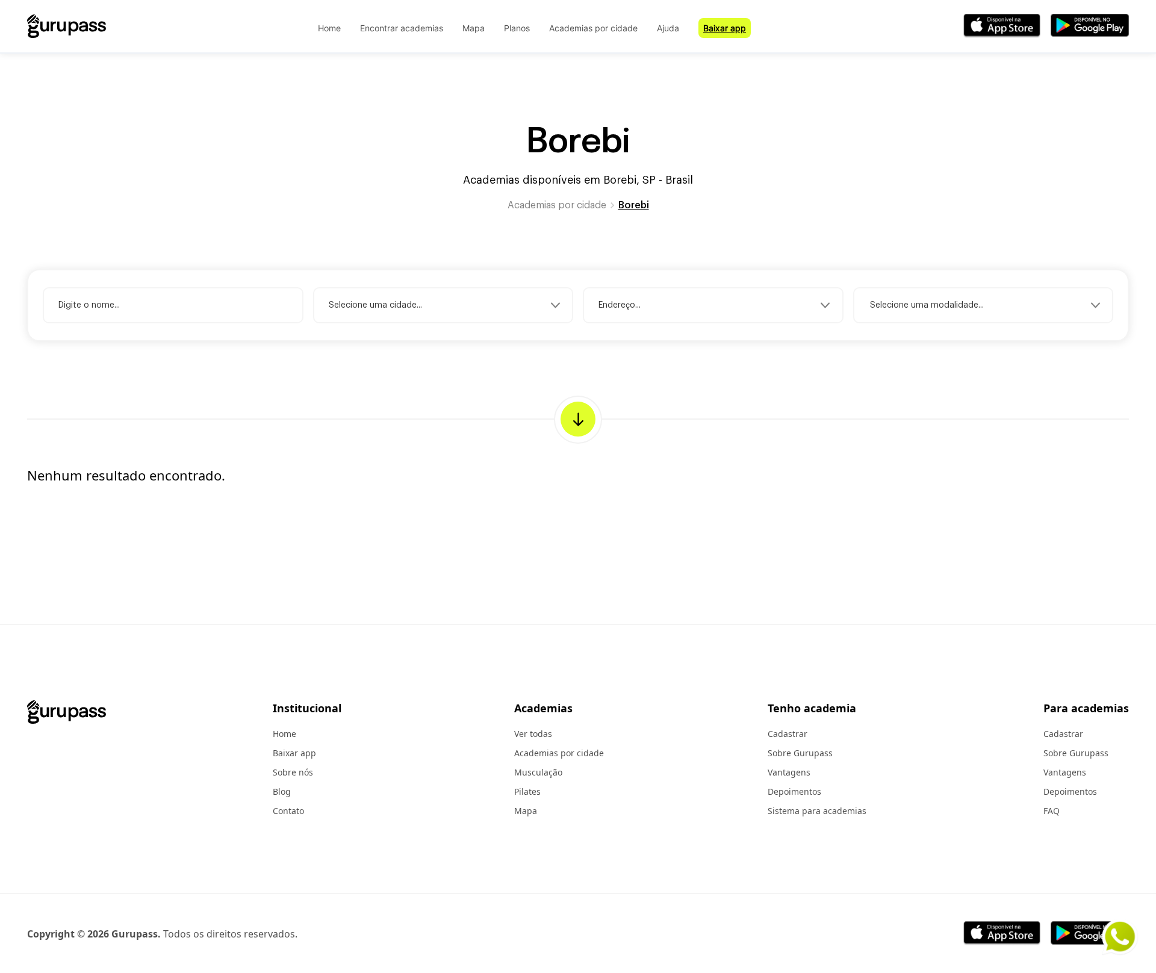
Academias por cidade (593, 28)
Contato (288, 810)
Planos (517, 28)
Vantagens (789, 772)
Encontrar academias (401, 28)
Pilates (527, 791)
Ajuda (668, 28)
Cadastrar (787, 733)
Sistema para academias (817, 810)
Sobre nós (293, 772)
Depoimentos (794, 791)
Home (329, 28)
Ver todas (533, 733)
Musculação (538, 772)
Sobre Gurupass (800, 753)
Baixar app (724, 28)
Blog (282, 791)
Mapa (473, 28)
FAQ (1051, 810)
